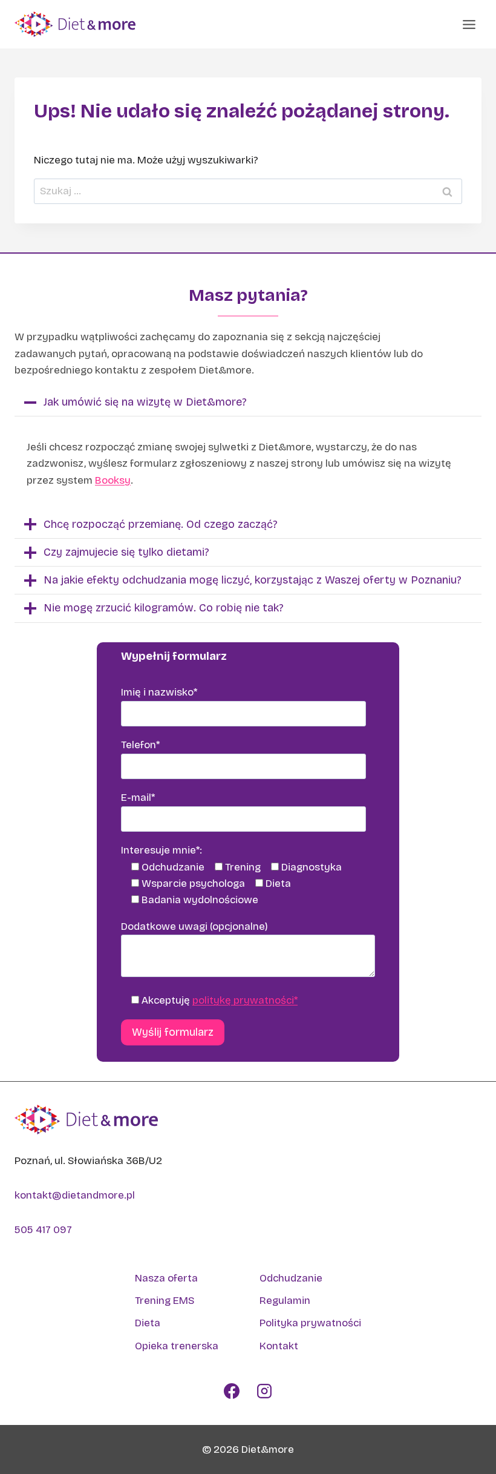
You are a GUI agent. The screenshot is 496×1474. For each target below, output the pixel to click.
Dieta (147, 1323)
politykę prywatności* (245, 1000)
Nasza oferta (166, 1278)
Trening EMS (164, 1300)
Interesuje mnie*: (161, 850)
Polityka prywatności (310, 1323)
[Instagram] (264, 1391)
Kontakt (278, 1346)
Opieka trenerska (176, 1346)
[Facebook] (231, 1391)
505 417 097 (43, 1229)
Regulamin (284, 1300)
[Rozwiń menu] (468, 24)
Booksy (113, 480)
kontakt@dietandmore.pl (75, 1195)
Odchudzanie (290, 1278)
